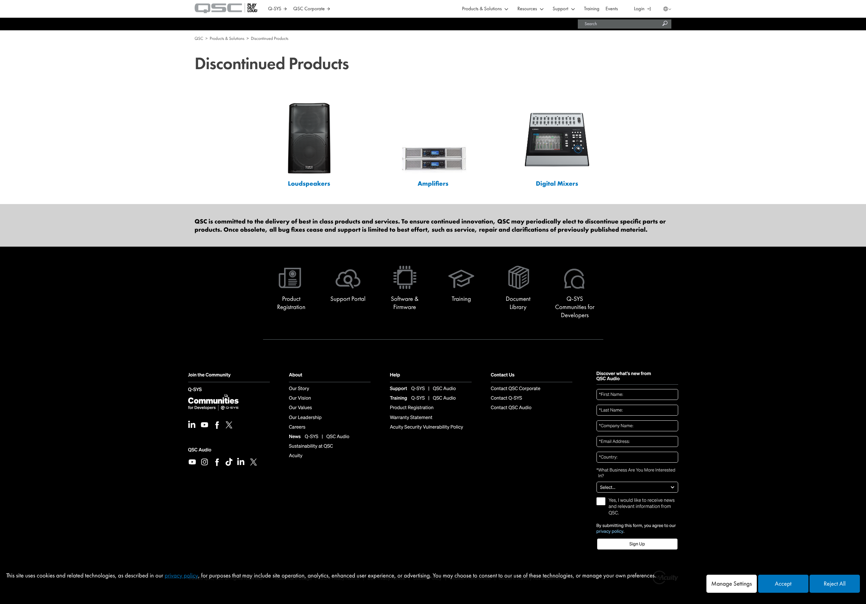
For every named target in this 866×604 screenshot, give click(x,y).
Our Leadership (305, 418)
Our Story (299, 389)
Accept (783, 584)
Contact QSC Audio (511, 408)
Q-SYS (195, 390)
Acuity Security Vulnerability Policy (426, 427)
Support (560, 9)
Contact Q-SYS (506, 398)
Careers (297, 427)
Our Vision (300, 398)
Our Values (300, 408)
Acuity (296, 456)
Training (591, 9)
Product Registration (412, 408)
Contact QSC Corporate (515, 389)
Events (612, 9)
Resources (527, 9)
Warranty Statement (411, 418)
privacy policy (610, 531)
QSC (199, 38)
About (295, 375)
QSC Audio (199, 450)
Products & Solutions (482, 9)
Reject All (835, 584)
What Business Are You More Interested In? (636, 473)
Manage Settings (731, 584)
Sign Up (637, 544)
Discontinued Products (269, 38)
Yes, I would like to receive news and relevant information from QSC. (642, 506)
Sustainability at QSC (311, 446)
